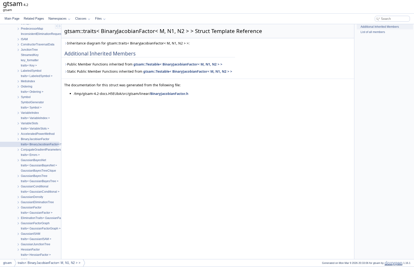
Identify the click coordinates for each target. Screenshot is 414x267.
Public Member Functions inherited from (144, 64)
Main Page (12, 18)
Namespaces (57, 18)
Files (98, 18)
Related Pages (34, 18)
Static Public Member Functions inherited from (149, 71)
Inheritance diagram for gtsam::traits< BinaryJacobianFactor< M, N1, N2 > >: (128, 43)
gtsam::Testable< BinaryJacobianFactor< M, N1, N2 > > (177, 64)
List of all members (373, 32)
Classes (80, 18)
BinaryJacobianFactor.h (169, 93)
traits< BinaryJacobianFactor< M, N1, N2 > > (49, 263)
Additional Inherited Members (380, 26)
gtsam (7, 263)
